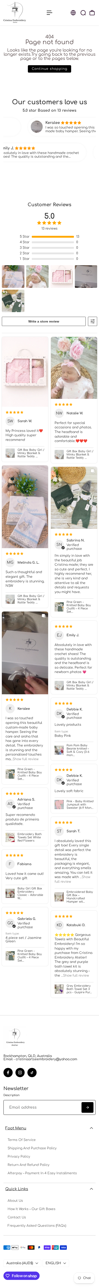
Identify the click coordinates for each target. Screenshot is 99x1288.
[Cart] (92, 12)
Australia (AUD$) (19, 1263)
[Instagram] (20, 1072)
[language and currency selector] (73, 12)
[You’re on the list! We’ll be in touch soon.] (87, 1107)
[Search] (83, 12)
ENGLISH (53, 1263)
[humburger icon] (49, 13)
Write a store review (43, 321)
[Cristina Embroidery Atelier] (22, 12)
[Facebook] (8, 1072)
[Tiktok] (32, 1072)
